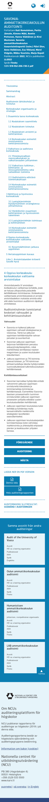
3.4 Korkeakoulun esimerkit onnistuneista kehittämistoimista (22, 230)
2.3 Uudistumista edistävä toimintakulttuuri (21, 178)
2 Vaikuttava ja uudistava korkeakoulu (19, 150)
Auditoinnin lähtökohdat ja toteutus (20, 103)
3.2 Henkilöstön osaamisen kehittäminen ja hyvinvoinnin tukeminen (23, 213)
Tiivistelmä (12, 86)
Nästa (24, 460)
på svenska (20, 786)
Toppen (41, 671)
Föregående (24, 442)
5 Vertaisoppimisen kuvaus (20, 254)
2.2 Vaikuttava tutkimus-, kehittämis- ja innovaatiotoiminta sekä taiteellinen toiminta (21, 169)
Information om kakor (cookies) (19, 749)
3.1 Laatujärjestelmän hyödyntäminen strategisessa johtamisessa (23, 204)
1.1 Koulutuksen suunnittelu (22, 122)
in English (33, 786)
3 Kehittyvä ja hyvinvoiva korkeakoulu (19, 195)
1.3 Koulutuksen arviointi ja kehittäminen (22, 133)
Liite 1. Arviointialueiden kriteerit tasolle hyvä (23, 261)
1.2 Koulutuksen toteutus (21, 127)
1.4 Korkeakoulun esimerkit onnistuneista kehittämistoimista (22, 141)
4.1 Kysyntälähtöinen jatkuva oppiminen (23, 248)
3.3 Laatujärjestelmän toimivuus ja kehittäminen (25, 222)
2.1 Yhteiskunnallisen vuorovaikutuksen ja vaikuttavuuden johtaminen (22, 158)
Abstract (10, 97)
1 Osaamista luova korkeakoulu (22, 116)
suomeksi (6, 786)
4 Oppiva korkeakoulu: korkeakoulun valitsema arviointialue (18, 240)
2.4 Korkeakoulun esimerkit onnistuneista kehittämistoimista (22, 187)
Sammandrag (13, 91)
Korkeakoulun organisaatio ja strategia (21, 110)
